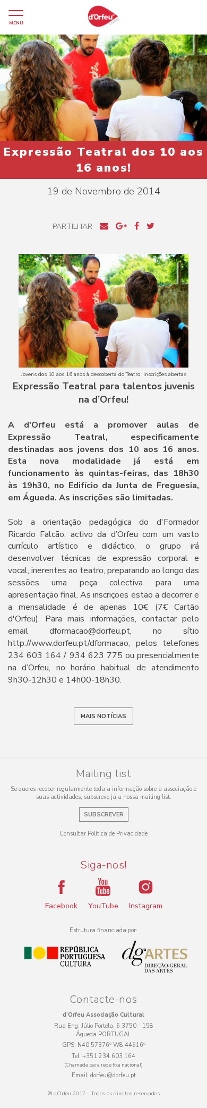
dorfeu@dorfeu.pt (113, 1075)
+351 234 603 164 (108, 1056)
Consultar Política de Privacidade (103, 834)
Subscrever (104, 815)
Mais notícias (103, 716)
